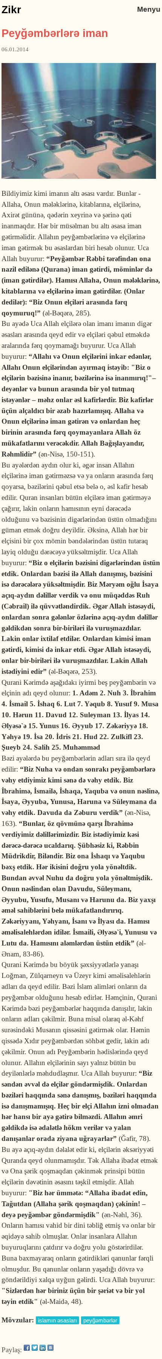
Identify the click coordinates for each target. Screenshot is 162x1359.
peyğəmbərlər (100, 1320)
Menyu (148, 9)
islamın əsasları (57, 1320)
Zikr (11, 9)
